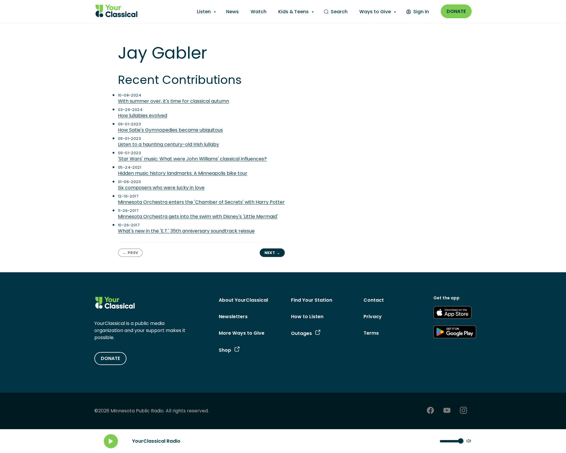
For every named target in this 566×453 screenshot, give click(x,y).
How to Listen (307, 316)
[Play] (111, 441)
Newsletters (233, 316)
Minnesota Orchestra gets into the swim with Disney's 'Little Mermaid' (198, 216)
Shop (225, 350)
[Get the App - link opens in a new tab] (452, 313)
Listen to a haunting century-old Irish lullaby (168, 144)
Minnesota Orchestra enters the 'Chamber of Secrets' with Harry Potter (201, 202)
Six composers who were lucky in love (161, 187)
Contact (373, 300)
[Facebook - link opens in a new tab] (430, 411)
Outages (301, 333)
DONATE (110, 358)
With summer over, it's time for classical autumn (173, 101)
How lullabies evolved (142, 115)
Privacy (372, 316)
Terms (371, 333)
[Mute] (469, 441)
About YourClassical (243, 300)
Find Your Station (311, 300)
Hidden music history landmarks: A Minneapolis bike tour (182, 173)
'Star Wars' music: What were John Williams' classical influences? (192, 158)
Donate (456, 11)
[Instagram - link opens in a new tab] (463, 411)
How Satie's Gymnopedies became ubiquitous (170, 130)
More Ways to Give (241, 333)
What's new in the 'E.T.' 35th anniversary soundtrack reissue (186, 231)
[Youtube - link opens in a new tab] (447, 411)
